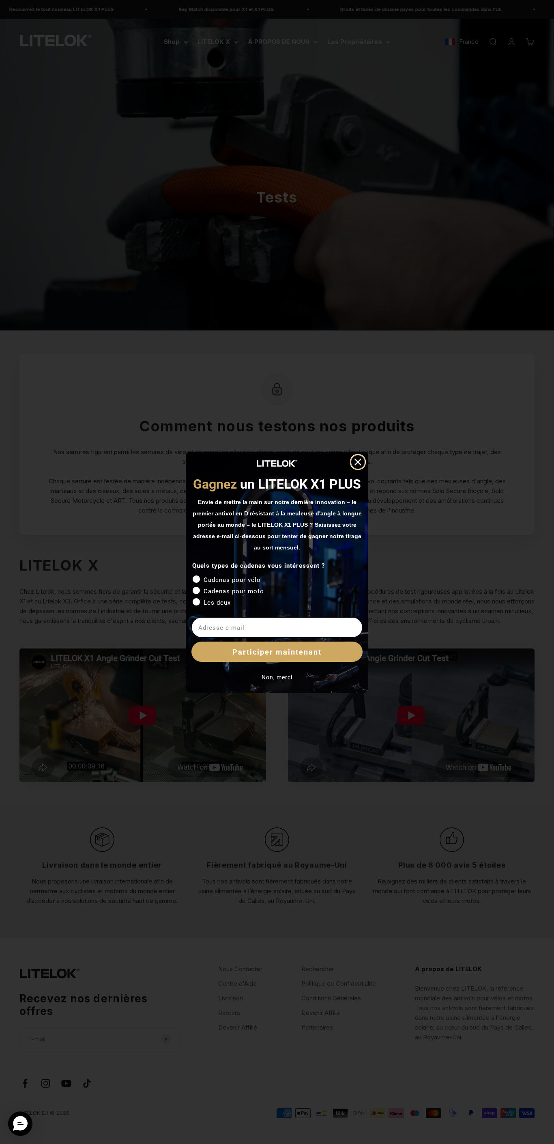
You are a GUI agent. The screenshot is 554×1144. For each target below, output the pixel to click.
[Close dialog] (358, 462)
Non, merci (277, 677)
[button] (20, 1124)
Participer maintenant (277, 652)
